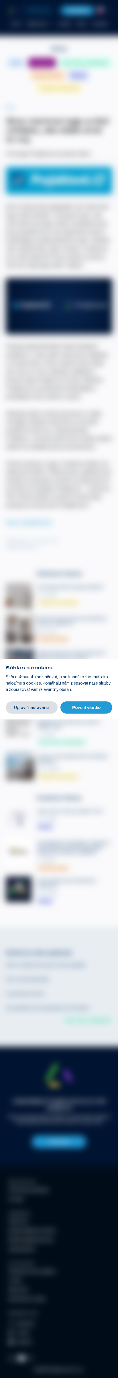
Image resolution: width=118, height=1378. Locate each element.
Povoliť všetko (86, 707)
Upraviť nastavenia (32, 707)
